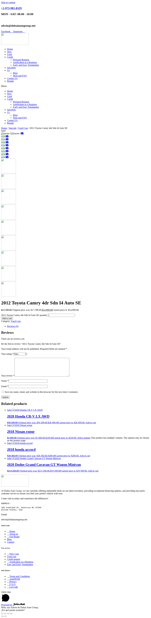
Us (8, 70)
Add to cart (7, 318)
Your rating (7, 354)
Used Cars (23, 128)
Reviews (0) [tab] (12, 326)
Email (4, 386)
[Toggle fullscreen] (5, 613)
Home (10, 49)
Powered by (7, 604)
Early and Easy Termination (26, 65)
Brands (10, 81)
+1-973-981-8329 (11, 8)
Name (5, 381)
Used (9, 54)
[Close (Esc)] (11, 613)
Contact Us (12, 78)
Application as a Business (25, 62)
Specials (12, 128)
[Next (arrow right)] (5, 616)
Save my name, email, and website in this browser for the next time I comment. (41, 392)
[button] (75, 86)
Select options (83, 438)
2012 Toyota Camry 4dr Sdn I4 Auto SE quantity (24, 315)
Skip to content (8, 2)
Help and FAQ (20, 75)
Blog (15, 73)
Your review (7, 375)
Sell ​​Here (11, 67)
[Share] (8, 613)
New (9, 51)
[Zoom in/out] (2, 613)
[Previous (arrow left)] (2, 616)
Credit (10, 57)
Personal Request (21, 59)
